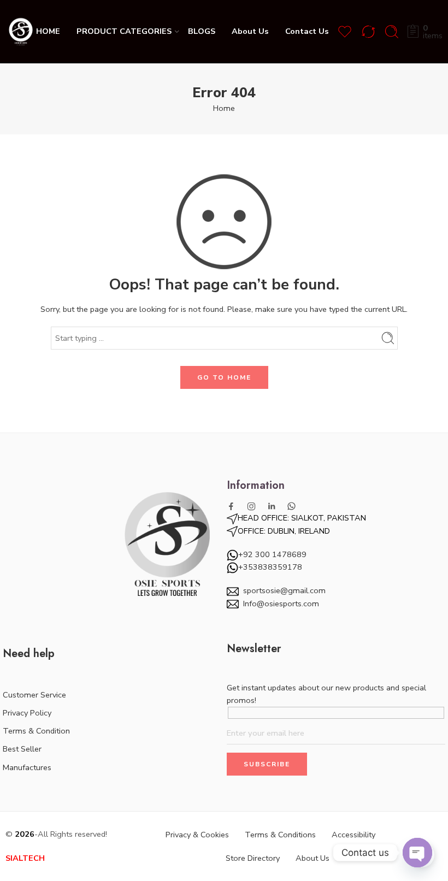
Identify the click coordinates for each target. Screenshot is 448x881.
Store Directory (253, 858)
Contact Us (307, 31)
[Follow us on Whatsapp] (291, 506)
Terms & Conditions (280, 834)
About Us (250, 31)
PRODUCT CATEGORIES (124, 31)
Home (224, 108)
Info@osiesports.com (281, 603)
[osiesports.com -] (20, 31)
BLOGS (201, 31)
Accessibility (353, 834)
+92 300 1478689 (272, 554)
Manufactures (27, 767)
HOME (48, 31)
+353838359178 (270, 566)
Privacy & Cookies (197, 834)
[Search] (391, 31)
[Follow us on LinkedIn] (271, 506)
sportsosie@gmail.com (284, 590)
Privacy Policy (27, 712)
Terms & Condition (36, 730)
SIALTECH (25, 858)
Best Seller (22, 748)
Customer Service (34, 694)
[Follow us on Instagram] (251, 506)
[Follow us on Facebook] (231, 506)
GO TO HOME (224, 377)
